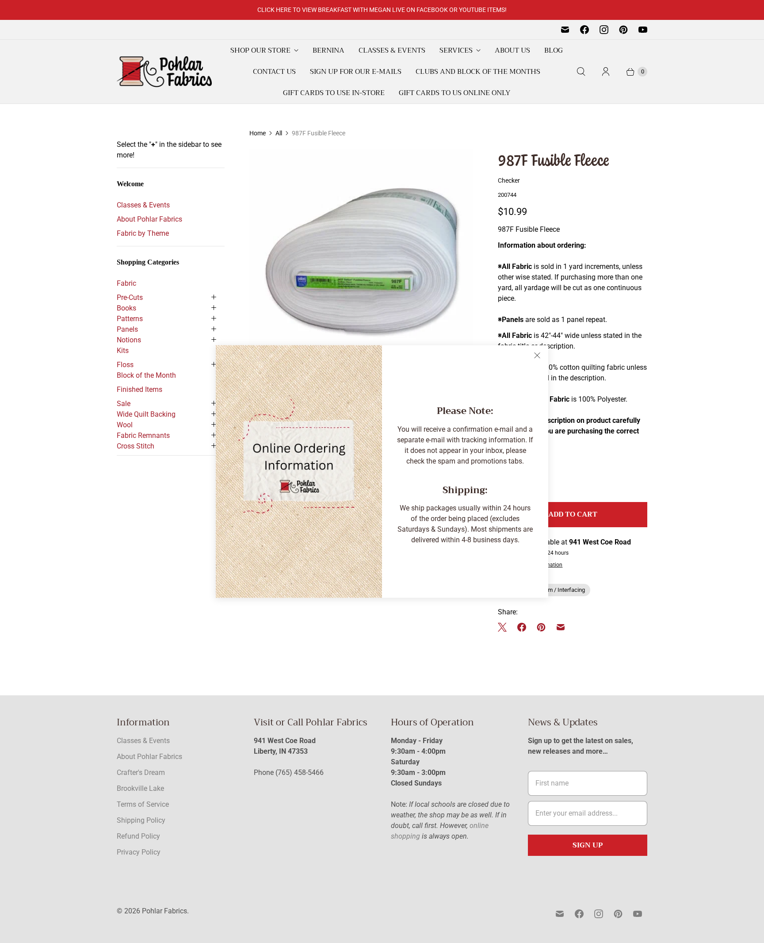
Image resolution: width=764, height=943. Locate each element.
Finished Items (139, 389)
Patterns (130, 318)
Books (126, 308)
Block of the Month (146, 375)
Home (257, 133)
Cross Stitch (135, 446)
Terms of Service (143, 804)
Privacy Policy (138, 852)
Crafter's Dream (141, 772)
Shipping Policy (141, 820)
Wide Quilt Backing (146, 414)
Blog (553, 50)
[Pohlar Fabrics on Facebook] (584, 29)
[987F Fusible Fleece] (361, 260)
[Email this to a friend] (560, 627)
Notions (129, 340)
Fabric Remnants (143, 435)
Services (456, 50)
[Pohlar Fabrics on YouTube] (643, 29)
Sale (123, 403)
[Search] (581, 71)
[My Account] (605, 71)
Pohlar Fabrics (164, 911)
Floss (125, 364)
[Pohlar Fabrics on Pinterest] (623, 29)
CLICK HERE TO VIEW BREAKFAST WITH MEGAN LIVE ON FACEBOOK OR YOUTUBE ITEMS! (382, 9)
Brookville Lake (140, 788)
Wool (125, 425)
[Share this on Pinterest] (541, 627)
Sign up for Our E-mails (355, 71)
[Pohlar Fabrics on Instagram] (604, 29)
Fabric (126, 283)
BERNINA (328, 50)
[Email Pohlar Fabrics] (565, 29)
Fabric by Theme (143, 233)
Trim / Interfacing (563, 589)
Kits (123, 350)
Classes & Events (392, 50)
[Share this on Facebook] (521, 627)
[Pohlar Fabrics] (164, 71)
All (278, 133)
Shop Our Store (260, 50)
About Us (512, 50)
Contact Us (274, 71)
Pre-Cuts (130, 297)
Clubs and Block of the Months (478, 71)
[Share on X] (505, 627)
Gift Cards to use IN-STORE (334, 93)
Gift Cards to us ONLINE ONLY (454, 93)
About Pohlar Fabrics (149, 219)
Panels (127, 329)
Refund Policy (138, 836)
